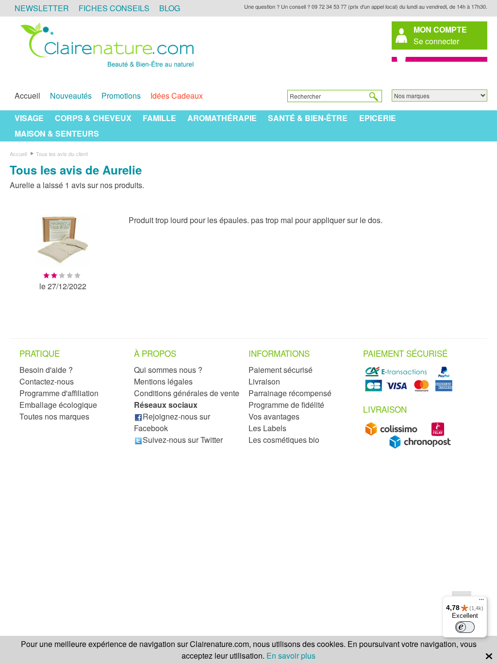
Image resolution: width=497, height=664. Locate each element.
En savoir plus (290, 655)
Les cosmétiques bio (283, 439)
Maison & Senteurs (57, 133)
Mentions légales (163, 381)
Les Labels (267, 428)
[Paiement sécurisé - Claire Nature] (410, 389)
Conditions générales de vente (186, 393)
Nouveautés (71, 95)
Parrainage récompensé (289, 393)
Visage (29, 117)
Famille (159, 117)
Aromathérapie (222, 117)
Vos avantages (273, 416)
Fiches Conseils (114, 8)
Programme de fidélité (286, 404)
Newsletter (42, 8)
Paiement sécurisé (280, 369)
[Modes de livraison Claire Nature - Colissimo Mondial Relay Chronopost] (410, 446)
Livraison (264, 381)
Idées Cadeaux (176, 95)
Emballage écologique (58, 404)
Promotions (121, 95)
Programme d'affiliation (59, 393)
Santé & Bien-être (308, 117)
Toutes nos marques (54, 416)
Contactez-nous (46, 381)
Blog (169, 8)
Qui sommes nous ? (168, 369)
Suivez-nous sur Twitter (183, 439)
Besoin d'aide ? (46, 369)
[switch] (465, 627)
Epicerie (377, 117)
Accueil (27, 95)
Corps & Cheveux (93, 117)
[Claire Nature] (105, 67)
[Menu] (481, 602)
